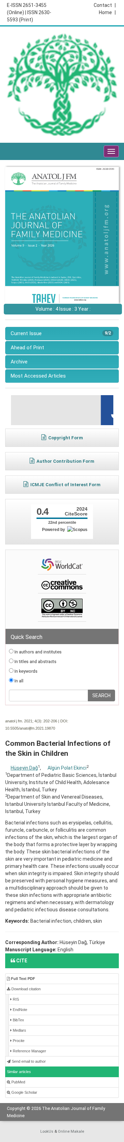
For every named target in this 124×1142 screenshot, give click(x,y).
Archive (19, 362)
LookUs (46, 1131)
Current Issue (61, 333)
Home (107, 12)
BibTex (18, 1020)
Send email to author (28, 1061)
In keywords (25, 671)
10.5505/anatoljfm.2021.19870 (30, 728)
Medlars (19, 1030)
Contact (105, 5)
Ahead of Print (27, 347)
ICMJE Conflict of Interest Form (65, 484)
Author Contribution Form (65, 461)
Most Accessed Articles (38, 376)
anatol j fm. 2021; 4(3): (23, 721)
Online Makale (71, 1131)
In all (18, 680)
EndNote (19, 1010)
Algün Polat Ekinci (67, 768)
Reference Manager (29, 1051)
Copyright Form (65, 437)
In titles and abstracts (34, 661)
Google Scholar (23, 1092)
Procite (18, 1041)
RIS (15, 999)
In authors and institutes (37, 651)
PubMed (17, 1082)
